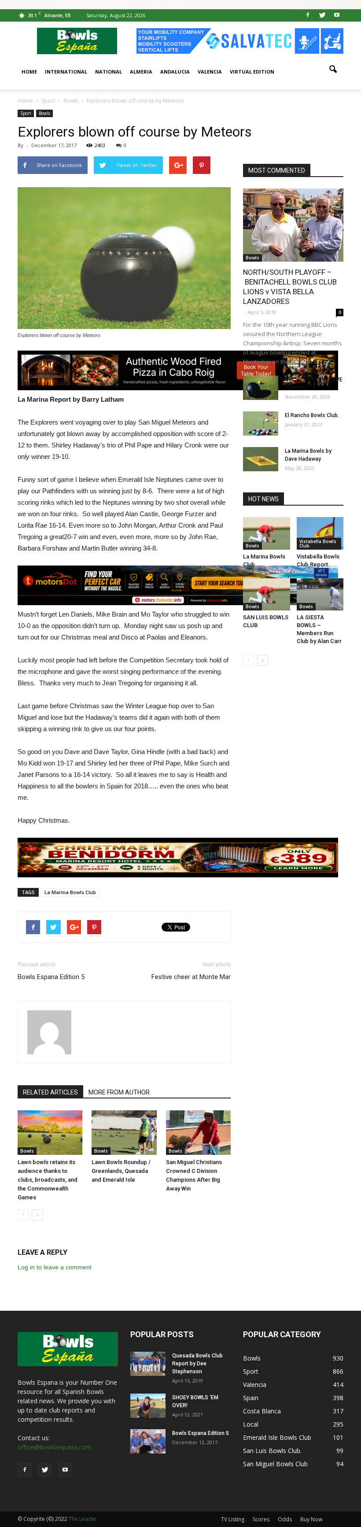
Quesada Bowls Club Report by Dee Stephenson (197, 1364)
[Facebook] (307, 15)
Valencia (210, 71)
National (108, 71)
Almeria (141, 71)
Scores (261, 1519)
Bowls (44, 113)
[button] (332, 69)
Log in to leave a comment (55, 1267)
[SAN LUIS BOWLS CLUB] (266, 594)
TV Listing (232, 1519)
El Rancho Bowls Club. (312, 415)
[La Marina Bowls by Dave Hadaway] (260, 459)
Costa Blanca (262, 1411)
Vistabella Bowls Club (317, 543)
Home (29, 71)
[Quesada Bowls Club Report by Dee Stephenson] (148, 1364)
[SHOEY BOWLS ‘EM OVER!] (148, 1406)
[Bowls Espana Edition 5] (148, 1441)
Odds (285, 1519)
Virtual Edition (252, 71)
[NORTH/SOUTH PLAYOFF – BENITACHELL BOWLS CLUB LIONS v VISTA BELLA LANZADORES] (293, 225)
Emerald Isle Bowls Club (277, 1437)
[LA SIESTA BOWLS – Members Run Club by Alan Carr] (320, 594)
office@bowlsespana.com (54, 1447)
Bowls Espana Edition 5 (51, 977)
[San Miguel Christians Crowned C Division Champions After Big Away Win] (198, 1132)
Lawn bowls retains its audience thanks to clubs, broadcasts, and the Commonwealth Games (47, 1180)
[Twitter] (322, 15)
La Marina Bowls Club (70, 892)
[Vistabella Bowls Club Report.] (320, 533)
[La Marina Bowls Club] (266, 533)
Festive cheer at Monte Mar (191, 977)
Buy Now (311, 1519)
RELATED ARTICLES (50, 1092)
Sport (25, 113)
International (66, 71)
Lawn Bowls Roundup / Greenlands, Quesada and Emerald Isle (121, 1171)
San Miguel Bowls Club (275, 1464)
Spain (250, 1398)
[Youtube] (336, 15)
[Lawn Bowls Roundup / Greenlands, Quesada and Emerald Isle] (124, 1132)
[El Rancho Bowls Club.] (260, 423)
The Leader (83, 1519)
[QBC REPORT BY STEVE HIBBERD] (260, 388)
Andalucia (175, 71)
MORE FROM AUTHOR (119, 1092)
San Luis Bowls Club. (273, 1450)
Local (250, 1424)
